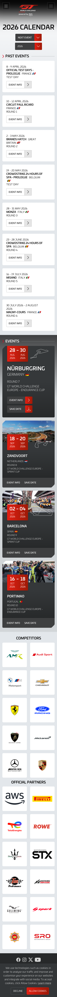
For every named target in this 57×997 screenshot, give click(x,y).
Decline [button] (18, 990)
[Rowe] (42, 826)
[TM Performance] (14, 881)
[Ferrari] (14, 710)
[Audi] (42, 655)
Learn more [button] (44, 983)
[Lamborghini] (14, 738)
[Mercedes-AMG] (14, 765)
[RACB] (14, 937)
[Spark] (42, 909)
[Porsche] (42, 765)
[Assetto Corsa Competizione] (42, 881)
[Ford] (42, 710)
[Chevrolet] (42, 682)
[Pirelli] (42, 798)
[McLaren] (42, 738)
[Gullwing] (14, 909)
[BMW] (14, 682)
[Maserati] (14, 854)
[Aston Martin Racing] (14, 655)
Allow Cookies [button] (37, 990)
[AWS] (14, 798)
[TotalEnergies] (14, 826)
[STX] (42, 854)
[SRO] (42, 937)
